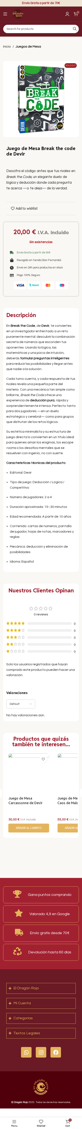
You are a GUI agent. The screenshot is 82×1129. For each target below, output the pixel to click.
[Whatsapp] (26, 1052)
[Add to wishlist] (43, 759)
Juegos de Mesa (28, 46)
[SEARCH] (74, 29)
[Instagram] (41, 1052)
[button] (28, 828)
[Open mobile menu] (5, 14)
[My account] (67, 14)
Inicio (7, 46)
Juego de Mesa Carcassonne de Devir (25, 800)
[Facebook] (55, 1052)
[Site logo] (18, 13)
